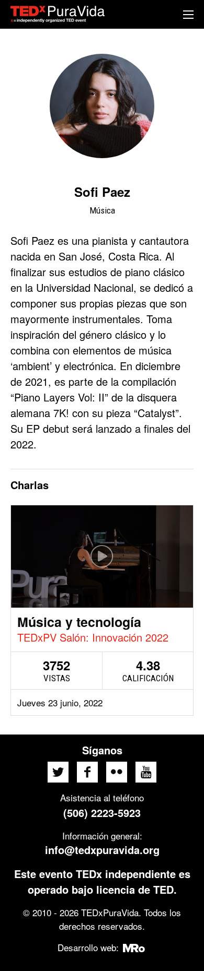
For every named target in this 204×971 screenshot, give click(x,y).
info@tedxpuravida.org (102, 849)
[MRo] (134, 947)
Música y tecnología (79, 621)
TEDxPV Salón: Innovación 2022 (92, 637)
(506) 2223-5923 (102, 812)
